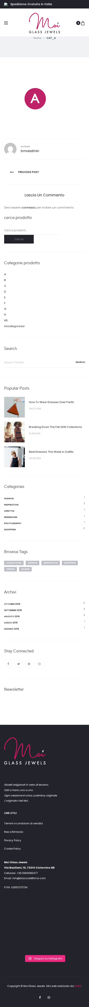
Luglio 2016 (11, 622)
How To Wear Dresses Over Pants (51, 402)
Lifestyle (9, 511)
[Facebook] (8, 664)
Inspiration (11, 504)
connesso (29, 207)
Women (25, 569)
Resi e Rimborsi (13, 832)
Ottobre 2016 (12, 604)
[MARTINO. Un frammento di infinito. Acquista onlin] (44, 928)
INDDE (78, 986)
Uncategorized (14, 326)
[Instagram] (39, 664)
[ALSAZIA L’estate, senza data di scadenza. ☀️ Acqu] (72, 928)
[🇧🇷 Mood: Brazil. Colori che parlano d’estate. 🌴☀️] (72, 912)
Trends (10, 569)
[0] (83, 23)
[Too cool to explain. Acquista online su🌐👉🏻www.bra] (72, 944)
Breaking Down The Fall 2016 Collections (55, 427)
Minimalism (10, 517)
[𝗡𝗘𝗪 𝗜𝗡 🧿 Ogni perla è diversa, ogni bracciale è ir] (17, 944)
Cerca (18, 239)
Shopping (10, 529)
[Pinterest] (29, 664)
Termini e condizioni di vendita (23, 823)
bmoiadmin (30, 151)
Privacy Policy (12, 840)
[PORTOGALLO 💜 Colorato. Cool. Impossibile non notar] (17, 912)
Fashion (9, 498)
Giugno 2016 (11, 628)
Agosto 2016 (12, 616)
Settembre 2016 (13, 610)
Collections (14, 562)
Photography (12, 523)
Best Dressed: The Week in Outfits (51, 452)
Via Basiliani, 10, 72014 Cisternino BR (29, 867)
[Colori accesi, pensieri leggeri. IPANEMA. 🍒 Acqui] (17, 928)
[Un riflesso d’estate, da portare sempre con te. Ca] (44, 912)
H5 (6, 320)
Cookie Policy (12, 848)
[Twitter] (18, 664)
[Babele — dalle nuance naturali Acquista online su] (44, 944)
